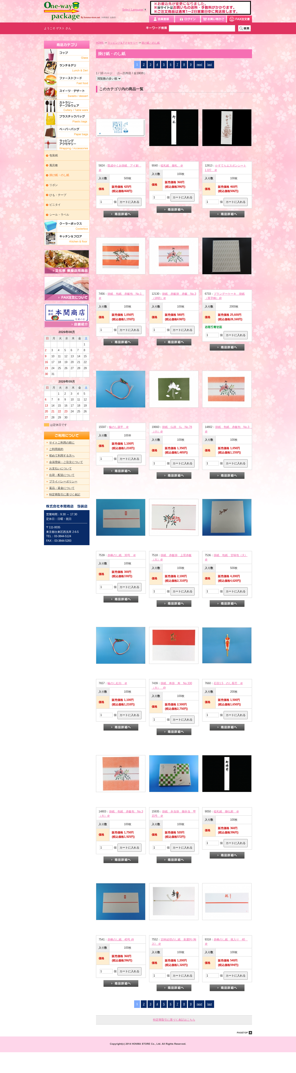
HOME (100, 43)
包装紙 (53, 155)
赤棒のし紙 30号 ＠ (121, 555)
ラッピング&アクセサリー (122, 43)
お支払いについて (60, 468)
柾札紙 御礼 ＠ (172, 165)
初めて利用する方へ (62, 455)
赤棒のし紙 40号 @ (120, 939)
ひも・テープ (57, 195)
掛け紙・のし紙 (59, 175)
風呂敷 (53, 165)
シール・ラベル (59, 214)
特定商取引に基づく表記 (64, 494)
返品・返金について (62, 488)
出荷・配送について (62, 475)
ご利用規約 (56, 449)
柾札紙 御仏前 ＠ (226, 811)
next (199, 64)
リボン (53, 185)
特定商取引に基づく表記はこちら (174, 1019)
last (209, 64)
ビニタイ (55, 204)
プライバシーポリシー (63, 481)
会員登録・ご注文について (66, 462)
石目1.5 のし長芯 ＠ (228, 683)
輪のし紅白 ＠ (117, 683)
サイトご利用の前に (62, 442)
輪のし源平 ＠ (119, 427)
